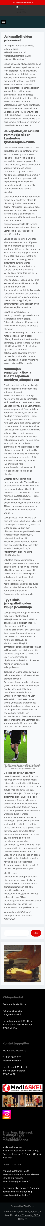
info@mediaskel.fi (24, 2)
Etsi (36, 933)
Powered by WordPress (22, 1206)
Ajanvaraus (9, 919)
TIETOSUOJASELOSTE (11, 1164)
